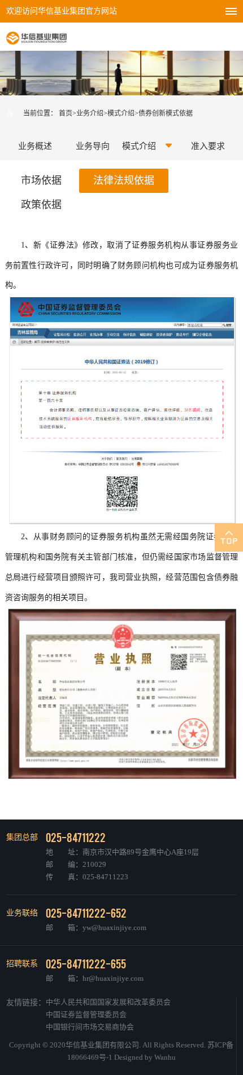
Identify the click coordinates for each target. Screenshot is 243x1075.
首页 (65, 113)
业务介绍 (89, 113)
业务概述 (35, 146)
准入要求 (208, 146)
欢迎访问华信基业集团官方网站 (61, 11)
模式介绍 (120, 113)
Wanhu (165, 1057)
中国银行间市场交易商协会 (90, 1027)
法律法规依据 (123, 180)
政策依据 (41, 204)
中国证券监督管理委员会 (86, 1014)
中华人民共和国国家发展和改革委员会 (108, 1002)
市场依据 (41, 180)
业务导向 (93, 146)
